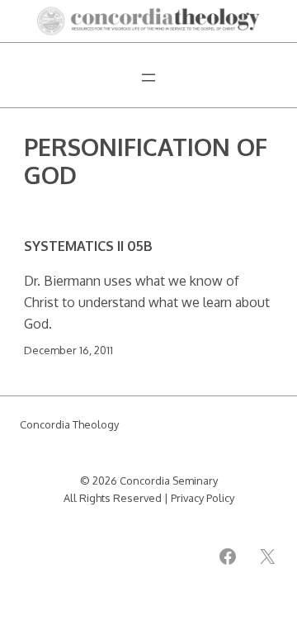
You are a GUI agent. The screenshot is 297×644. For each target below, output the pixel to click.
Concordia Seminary (169, 480)
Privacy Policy (202, 497)
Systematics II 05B (88, 245)
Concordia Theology (69, 424)
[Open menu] (148, 78)
